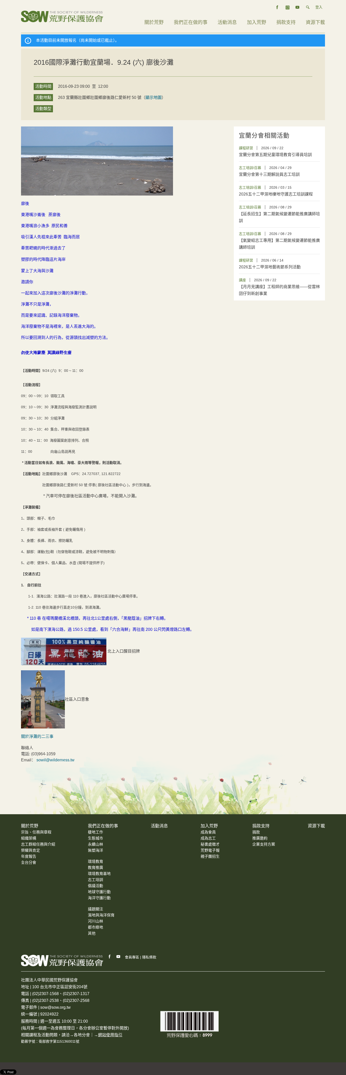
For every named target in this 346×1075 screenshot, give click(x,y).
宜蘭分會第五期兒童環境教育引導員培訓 (275, 155)
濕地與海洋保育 (101, 915)
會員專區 (132, 957)
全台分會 (28, 862)
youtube (297, 7)
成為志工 (208, 838)
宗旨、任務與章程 (36, 832)
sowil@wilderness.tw (55, 760)
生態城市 (95, 838)
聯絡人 (27, 748)
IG (287, 7)
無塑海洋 (95, 850)
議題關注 (95, 909)
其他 (91, 933)
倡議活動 (95, 886)
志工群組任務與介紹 (38, 844)
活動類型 (43, 108)
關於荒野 (154, 22)
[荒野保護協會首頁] (62, 960)
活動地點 (43, 97)
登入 (318, 7)
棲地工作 (95, 832)
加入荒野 (256, 22)
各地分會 (82, 1035)
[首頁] (62, 16)
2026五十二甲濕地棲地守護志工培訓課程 (276, 194)
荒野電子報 (210, 850)
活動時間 (43, 86)
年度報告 (28, 856)
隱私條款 (149, 957)
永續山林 (95, 844)
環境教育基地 (99, 873)
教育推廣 (95, 867)
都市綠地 (95, 927)
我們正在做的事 (190, 22)
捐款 (256, 832)
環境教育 (95, 861)
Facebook (109, 956)
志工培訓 (95, 879)
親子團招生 (210, 856)
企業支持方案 (263, 844)
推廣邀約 (259, 838)
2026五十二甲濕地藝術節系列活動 (270, 267)
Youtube (118, 956)
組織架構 (28, 838)
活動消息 (227, 22)
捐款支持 (286, 22)
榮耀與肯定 (30, 850)
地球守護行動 (99, 892)
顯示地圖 (153, 97)
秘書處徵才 (210, 844)
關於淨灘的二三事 (37, 736)
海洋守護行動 (99, 898)
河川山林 (95, 921)
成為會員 (208, 832)
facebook (277, 7)
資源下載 (315, 22)
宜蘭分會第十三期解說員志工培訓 (269, 174)
